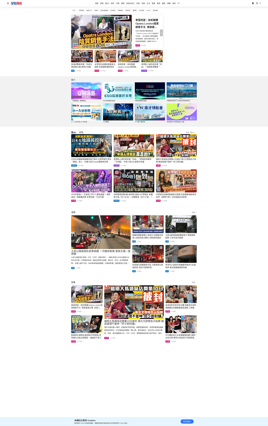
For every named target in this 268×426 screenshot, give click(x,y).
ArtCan (148, 10)
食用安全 (120, 70)
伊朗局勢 (81, 10)
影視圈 (158, 165)
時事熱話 (74, 165)
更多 (193, 212)
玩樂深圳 (127, 10)
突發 (143, 70)
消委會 (96, 10)
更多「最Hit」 (190, 132)
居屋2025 (89, 10)
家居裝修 (74, 70)
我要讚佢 (120, 10)
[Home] (16, 3)
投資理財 (97, 70)
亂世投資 (112, 10)
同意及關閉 (186, 421)
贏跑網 (135, 10)
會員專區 (155, 10)
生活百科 (116, 165)
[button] (161, 33)
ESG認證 (141, 10)
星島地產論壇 (104, 10)
